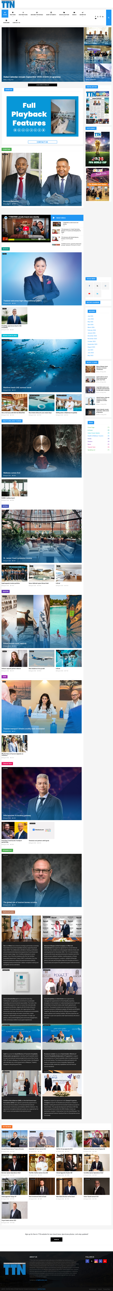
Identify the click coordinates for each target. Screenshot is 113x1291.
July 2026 (90, 316)
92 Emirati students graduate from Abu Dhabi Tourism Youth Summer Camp (39, 77)
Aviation (5, 591)
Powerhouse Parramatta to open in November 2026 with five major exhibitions (98, 39)
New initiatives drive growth (37, 668)
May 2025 (90, 355)
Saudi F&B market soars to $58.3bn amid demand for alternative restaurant (102, 389)
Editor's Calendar (93, 302)
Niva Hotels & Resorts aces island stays (40, 412)
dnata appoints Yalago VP (9, 1196)
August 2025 (91, 347)
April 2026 (90, 324)
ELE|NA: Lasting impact (8, 498)
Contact (100, 1289)
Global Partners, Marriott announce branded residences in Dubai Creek (102, 400)
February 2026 (92, 330)
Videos (74, 14)
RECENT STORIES (92, 362)
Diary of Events (51, 14)
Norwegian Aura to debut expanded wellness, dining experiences (95, 57)
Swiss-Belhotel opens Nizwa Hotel (39, 583)
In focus (5, 249)
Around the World (37, 14)
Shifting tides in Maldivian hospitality (66, 412)
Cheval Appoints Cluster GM (64, 1173)
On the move (7, 1126)
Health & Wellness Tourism (12, 421)
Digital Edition (64, 14)
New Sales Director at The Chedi (65, 1196)
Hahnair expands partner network (11, 668)
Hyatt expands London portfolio (11, 583)
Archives (92, 311)
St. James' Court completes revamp (17, 558)
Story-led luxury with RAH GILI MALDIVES (13, 412)
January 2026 (91, 333)
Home (5, 14)
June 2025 (91, 352)
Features (13, 14)
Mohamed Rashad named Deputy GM (94, 1149)
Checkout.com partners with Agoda (39, 840)
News (4, 676)
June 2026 (91, 319)
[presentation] (5, 54)
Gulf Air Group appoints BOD (64, 1149)
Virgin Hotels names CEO (9, 1220)
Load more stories (42, 85)
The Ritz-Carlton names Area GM (38, 1173)
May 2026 (90, 322)
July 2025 (90, 350)
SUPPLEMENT (91, 128)
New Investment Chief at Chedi (37, 1196)
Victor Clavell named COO (91, 1196)
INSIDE (91, 422)
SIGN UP (56, 1239)
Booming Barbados (11, 201)
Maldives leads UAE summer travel (17, 387)
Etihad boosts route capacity (14, 643)
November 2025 (92, 338)
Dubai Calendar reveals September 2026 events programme (102, 411)
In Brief (58, 583)
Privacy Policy (106, 1289)
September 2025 (92, 344)
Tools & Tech (7, 763)
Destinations (23, 14)
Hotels (5, 506)
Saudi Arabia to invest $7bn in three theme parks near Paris (102, 378)
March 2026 (91, 327)
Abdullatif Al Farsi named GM (37, 1149)
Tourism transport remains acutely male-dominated (24, 729)
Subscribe (6, 22)
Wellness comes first (11, 473)
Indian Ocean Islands (10, 335)
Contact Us (16, 22)
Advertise (83, 14)
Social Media (91, 278)
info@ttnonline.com (41, 1280)
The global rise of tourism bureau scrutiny (20, 902)
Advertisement (92, 1289)
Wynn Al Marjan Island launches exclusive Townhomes (102, 368)
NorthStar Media (41, 1289)
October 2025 (92, 341)
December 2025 (92, 336)
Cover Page (6, 149)
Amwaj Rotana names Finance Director (13, 1149)
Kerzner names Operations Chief (11, 1173)
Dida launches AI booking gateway (17, 815)
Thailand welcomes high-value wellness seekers (22, 301)
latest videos (61, 218)
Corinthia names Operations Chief (93, 1173)
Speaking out (7, 850)
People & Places (8, 912)
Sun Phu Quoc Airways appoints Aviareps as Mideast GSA (97, 76)
